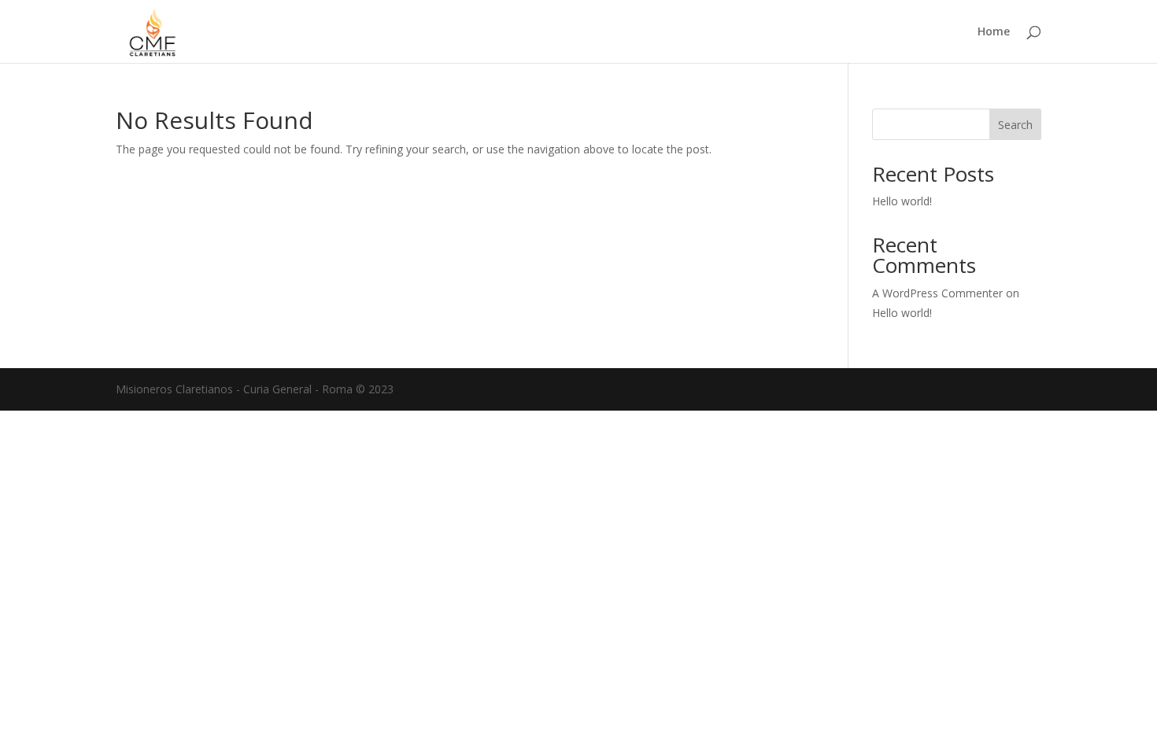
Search (1015, 124)
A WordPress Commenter (937, 293)
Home (994, 32)
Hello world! (902, 201)
